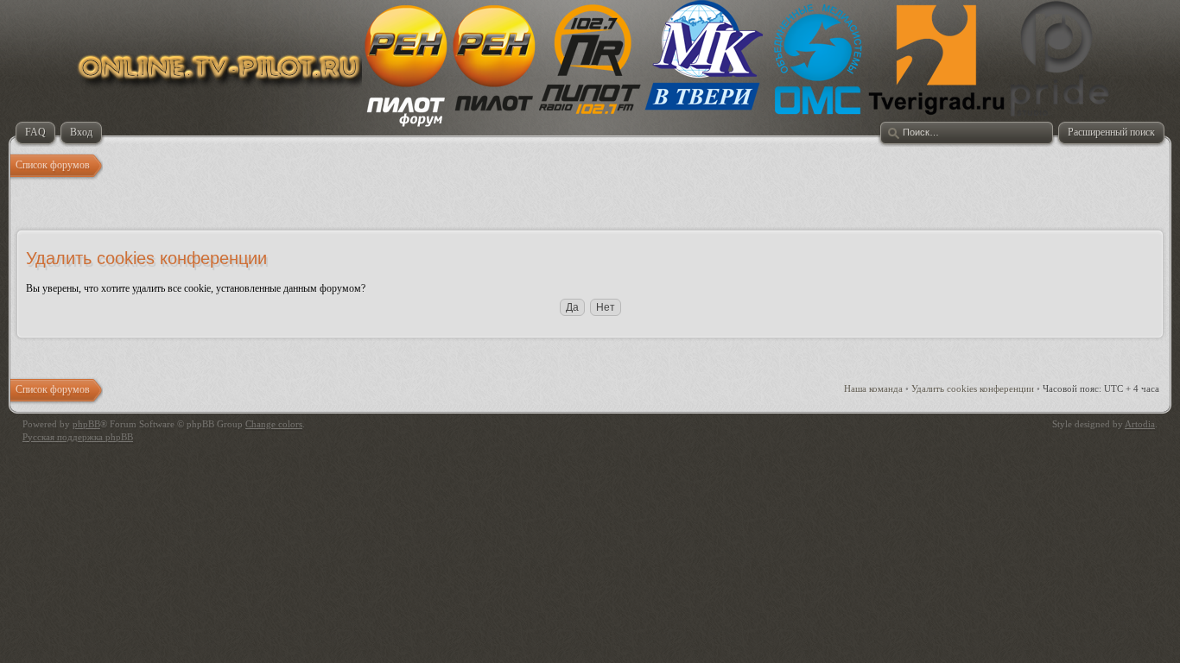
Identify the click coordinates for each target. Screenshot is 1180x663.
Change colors (273, 424)
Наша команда (873, 388)
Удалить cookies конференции (972, 388)
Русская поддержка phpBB (77, 437)
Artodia (1140, 424)
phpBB (86, 424)
